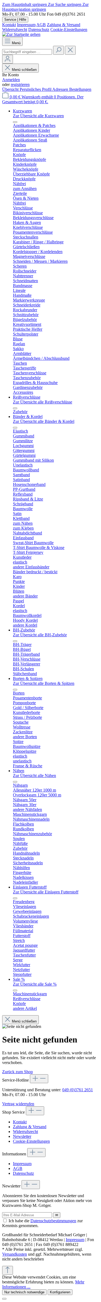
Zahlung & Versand (63, 24)
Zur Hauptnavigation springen (45, 7)
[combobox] (27, 52)
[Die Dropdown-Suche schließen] (70, 50)
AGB (41, 24)
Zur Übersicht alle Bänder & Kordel (43, 421)
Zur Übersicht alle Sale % (35, 984)
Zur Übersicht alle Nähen (34, 775)
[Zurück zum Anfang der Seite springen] (7, 1270)
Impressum (26, 24)
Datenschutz (38, 29)
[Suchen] (58, 50)
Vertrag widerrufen (18, 1103)
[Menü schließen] (15, 122)
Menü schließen (24, 70)
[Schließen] (4, 1299)
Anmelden (11, 79)
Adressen (60, 89)
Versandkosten (14, 1254)
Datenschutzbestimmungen (53, 1220)
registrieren (20, 84)
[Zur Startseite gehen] (21, 34)
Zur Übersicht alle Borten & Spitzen (43, 683)
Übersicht (11, 89)
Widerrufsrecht (14, 29)
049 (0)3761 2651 (77, 1089)
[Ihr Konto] (7, 59)
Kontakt (9, 24)
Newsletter (22, 1136)
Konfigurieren (60, 1292)
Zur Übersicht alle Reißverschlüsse (42, 402)
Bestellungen (80, 89)
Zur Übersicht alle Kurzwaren (38, 115)
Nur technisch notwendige (24, 1292)
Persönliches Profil (36, 89)
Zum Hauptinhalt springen (25, 4)
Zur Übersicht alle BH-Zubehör (40, 635)
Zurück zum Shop (17, 1071)
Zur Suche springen (65, 4)
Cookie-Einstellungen (68, 29)
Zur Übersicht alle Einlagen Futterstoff (45, 892)
